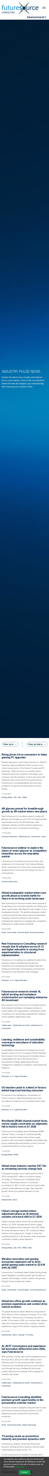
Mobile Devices (24, 837)
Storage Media (7, 797)
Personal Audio (23, 932)
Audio (4, 932)
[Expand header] (45, 8)
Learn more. (20, 1467)
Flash (30, 1248)
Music (15, 1200)
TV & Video (29, 1335)
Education (5, 980)
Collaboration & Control (21, 1025)
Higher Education (21, 980)
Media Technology (29, 1425)
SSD (15, 797)
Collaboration (6, 1025)
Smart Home (35, 837)
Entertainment (7, 1200)
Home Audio (12, 932)
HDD (19, 797)
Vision (43, 837)
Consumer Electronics (10, 837)
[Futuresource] (24, 8)
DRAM (24, 797)
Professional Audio (37, 932)
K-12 (11, 980)
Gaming (21, 1335)
